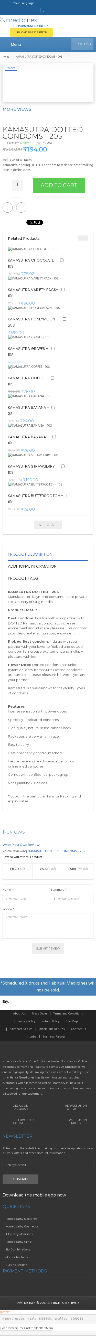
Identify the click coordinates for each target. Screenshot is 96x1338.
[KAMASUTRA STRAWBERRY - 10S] (36, 455)
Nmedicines (26, 1303)
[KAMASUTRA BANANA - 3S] (31, 396)
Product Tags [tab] (23, 578)
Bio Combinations (17, 1249)
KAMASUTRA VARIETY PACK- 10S (33, 292)
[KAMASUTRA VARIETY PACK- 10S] (36, 279)
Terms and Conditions (68, 1013)
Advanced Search (21, 1029)
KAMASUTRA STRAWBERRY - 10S (33, 469)
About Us (19, 1013)
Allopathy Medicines (19, 1234)
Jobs (33, 1036)
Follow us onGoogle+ (24, 1122)
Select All (48, 525)
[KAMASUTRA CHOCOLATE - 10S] (35, 249)
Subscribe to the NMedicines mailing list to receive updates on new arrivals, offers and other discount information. (48, 1151)
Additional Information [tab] (32, 566)
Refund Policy (51, 1021)
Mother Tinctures (16, 1257)
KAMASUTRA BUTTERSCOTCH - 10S (35, 498)
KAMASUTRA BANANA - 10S (28, 440)
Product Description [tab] (30, 554)
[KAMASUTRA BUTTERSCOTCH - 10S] (39, 485)
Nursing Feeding (16, 1265)
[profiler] (6, 1312)
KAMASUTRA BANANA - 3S (28, 410)
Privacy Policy (27, 1021)
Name (7, 890)
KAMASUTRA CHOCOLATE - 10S (32, 263)
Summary (57, 890)
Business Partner (53, 1036)
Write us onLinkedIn (78, 1122)
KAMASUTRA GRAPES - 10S (28, 351)
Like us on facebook (20, 1107)
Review (7, 909)
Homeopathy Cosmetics (21, 1226)
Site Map (72, 1021)
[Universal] (48, 1052)
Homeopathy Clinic (18, 1242)
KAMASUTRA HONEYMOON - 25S (33, 322)
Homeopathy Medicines (21, 1219)
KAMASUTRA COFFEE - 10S (27, 381)
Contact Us (78, 1029)
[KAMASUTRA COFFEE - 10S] (31, 367)
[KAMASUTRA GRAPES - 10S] (31, 337)
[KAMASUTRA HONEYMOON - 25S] (37, 308)
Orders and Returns (52, 1029)
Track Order (39, 1013)
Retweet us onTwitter (76, 1107)
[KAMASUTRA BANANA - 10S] (32, 426)
